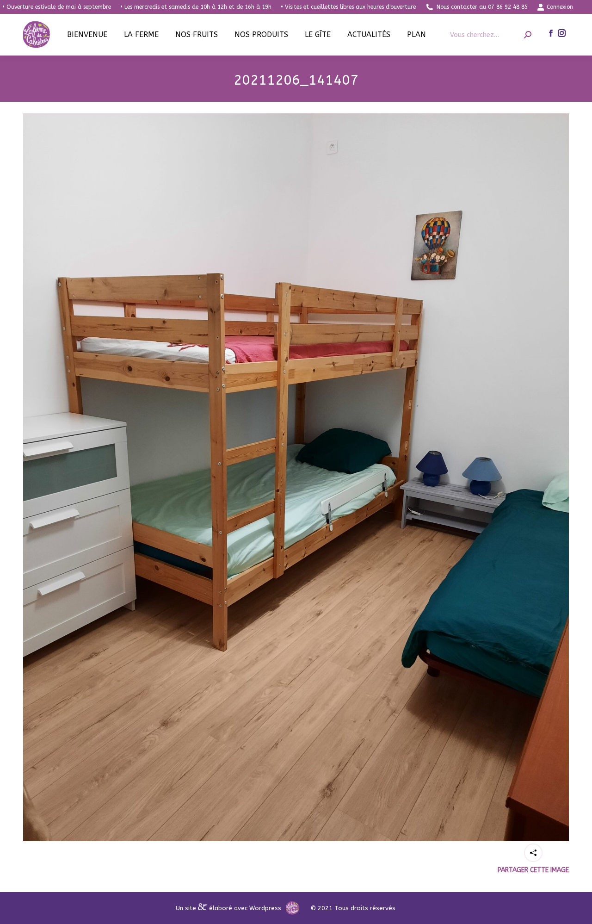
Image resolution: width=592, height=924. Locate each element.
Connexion (560, 7)
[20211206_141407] (296, 477)
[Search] (527, 35)
